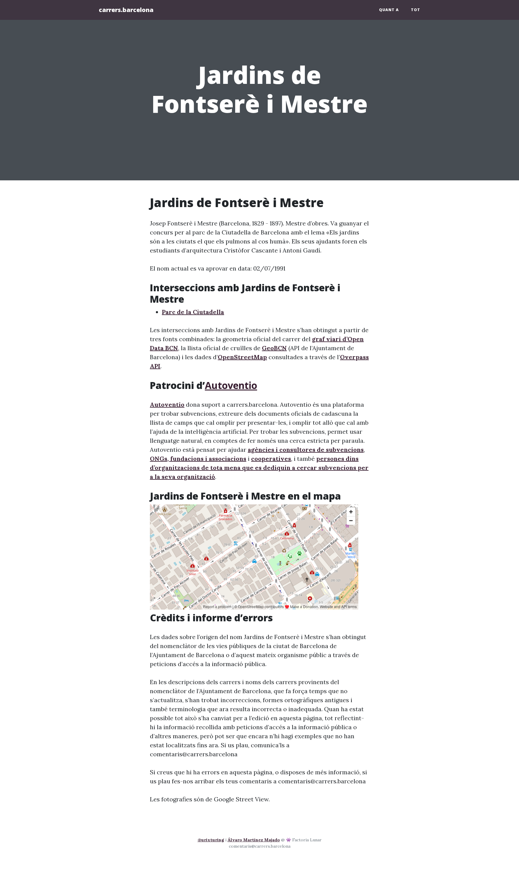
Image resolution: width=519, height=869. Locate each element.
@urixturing (211, 840)
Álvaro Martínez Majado (254, 840)
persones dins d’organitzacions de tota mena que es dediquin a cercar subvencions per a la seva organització (259, 467)
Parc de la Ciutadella (193, 312)
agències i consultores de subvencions (306, 449)
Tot (415, 9)
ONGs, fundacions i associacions (198, 458)
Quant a (389, 9)
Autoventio (231, 385)
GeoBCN (274, 348)
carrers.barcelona (126, 10)
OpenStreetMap (242, 357)
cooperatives (271, 458)
